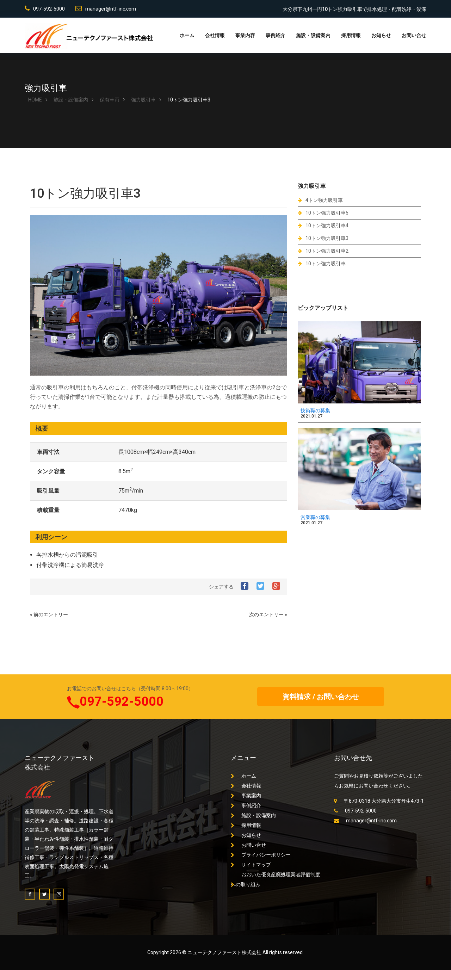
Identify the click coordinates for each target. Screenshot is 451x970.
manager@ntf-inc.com (110, 9)
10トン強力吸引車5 (326, 213)
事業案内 (251, 795)
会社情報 (215, 35)
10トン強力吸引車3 (326, 238)
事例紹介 (275, 35)
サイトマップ (256, 864)
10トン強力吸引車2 (326, 251)
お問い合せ (414, 35)
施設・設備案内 (313, 35)
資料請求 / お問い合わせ (321, 696)
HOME (35, 100)
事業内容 (245, 35)
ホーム (187, 35)
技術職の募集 (315, 410)
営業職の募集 (315, 517)
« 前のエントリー (49, 614)
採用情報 (351, 35)
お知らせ (381, 35)
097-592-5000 (49, 9)
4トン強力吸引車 (324, 200)
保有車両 (109, 100)
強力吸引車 (143, 100)
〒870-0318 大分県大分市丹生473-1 (384, 801)
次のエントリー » (268, 614)
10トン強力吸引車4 (326, 225)
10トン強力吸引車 (325, 263)
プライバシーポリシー (266, 855)
